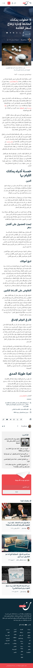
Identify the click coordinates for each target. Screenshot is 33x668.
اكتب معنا (7, 635)
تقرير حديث (10, 142)
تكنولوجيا (28, 652)
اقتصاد (21, 629)
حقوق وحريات (28, 636)
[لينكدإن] (3, 426)
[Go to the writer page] (29, 426)
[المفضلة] (9, 3)
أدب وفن (21, 635)
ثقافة (22, 657)
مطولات (14, 637)
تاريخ (29, 643)
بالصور (15, 652)
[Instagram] (23, 625)
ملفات (15, 634)
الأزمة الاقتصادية (24, 409)
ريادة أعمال (20, 638)
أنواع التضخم (12, 405)
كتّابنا (8, 632)
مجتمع (29, 632)
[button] (29, 3)
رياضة (29, 646)
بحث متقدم (7, 643)
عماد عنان (24, 528)
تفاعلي (15, 646)
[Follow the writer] (17, 426)
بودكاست (14, 643)
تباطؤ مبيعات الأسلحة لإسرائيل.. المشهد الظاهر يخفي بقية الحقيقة (12, 441)
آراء (29, 640)
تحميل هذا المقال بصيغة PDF (21, 412)
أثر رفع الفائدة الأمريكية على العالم (20, 403)
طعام (22, 651)
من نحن (7, 629)
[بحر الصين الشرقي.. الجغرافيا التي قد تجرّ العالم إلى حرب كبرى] (16, 543)
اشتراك (16, 492)
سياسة (29, 629)
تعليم (29, 649)
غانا (5, 106)
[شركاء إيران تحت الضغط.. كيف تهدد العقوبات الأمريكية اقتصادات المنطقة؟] (16, 511)
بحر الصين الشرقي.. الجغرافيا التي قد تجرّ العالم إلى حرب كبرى (17, 555)
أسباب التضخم (20, 405)
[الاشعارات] (12, 3)
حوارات (14, 640)
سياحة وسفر (21, 642)
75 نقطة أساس (13, 81)
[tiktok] (20, 624)
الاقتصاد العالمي (16, 409)
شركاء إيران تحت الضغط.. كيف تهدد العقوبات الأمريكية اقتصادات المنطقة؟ (18, 523)
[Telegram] (21, 625)
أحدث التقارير (15, 630)
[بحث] (15, 3)
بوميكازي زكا (24, 40)
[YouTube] (26, 625)
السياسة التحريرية (7, 639)
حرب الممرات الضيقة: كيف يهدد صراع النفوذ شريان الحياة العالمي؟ (18, 587)
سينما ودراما (22, 647)
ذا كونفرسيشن (23, 396)
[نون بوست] (25, 3)
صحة (22, 654)
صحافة (21, 632)
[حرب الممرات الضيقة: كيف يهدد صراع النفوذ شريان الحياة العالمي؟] (16, 575)
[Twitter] (28, 625)
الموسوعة (14, 649)
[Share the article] (23, 33)
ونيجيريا (29, 108)
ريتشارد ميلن (23, 591)
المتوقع (22, 108)
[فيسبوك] (4, 426)
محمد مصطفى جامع (21, 560)
